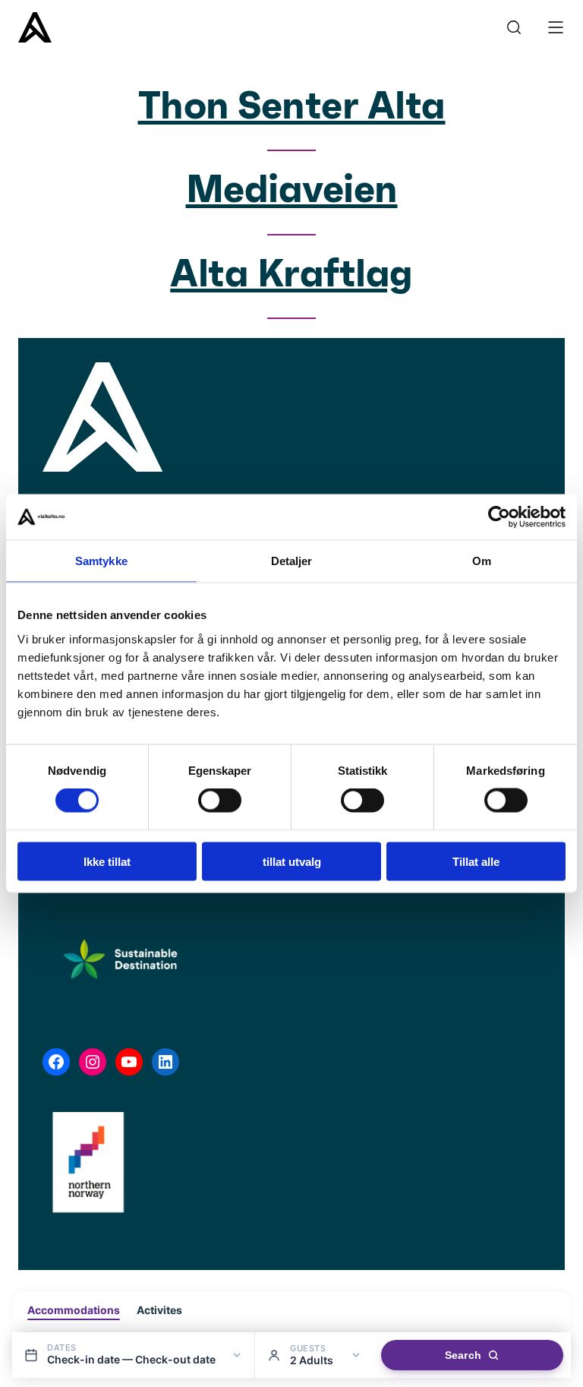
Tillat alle (475, 861)
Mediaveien (292, 191)
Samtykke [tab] (101, 560)
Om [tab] (481, 560)
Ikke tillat (107, 861)
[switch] (219, 800)
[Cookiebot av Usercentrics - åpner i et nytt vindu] (499, 517)
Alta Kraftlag (291, 275)
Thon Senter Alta (292, 107)
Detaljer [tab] (292, 560)
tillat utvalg (292, 861)
